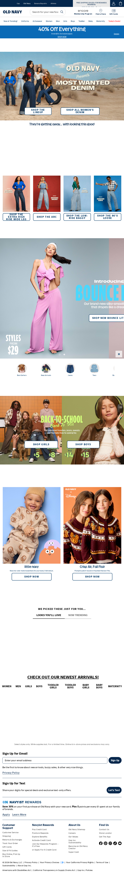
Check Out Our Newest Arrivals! (63, 677)
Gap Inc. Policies (85, 870)
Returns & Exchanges (12, 840)
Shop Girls (41, 444)
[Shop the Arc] (46, 198)
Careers (72, 833)
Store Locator (105, 833)
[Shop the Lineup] (62, 85)
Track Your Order (10, 843)
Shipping (6, 836)
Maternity (100, 21)
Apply (6, 814)
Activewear (37, 21)
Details (116, 34)
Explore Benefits (39, 837)
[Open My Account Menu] (113, 3)
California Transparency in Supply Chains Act (54, 870)
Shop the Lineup (38, 111)
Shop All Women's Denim (80, 111)
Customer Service (10, 832)
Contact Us (104, 829)
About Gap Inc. (24, 865)
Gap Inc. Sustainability (75, 841)
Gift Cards (7, 847)
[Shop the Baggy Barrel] (77, 198)
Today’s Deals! (114, 21)
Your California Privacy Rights (80, 862)
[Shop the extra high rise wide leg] (16, 198)
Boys (73, 21)
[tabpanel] (62, 624)
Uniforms (25, 21)
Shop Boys (83, 444)
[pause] (119, 354)
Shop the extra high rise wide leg (16, 217)
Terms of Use (102, 862)
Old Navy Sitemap (77, 829)
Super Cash (74, 852)
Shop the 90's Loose (107, 216)
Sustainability (8, 865)
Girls (65, 21)
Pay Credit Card (39, 829)
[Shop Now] (62, 430)
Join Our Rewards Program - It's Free (45, 845)
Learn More (19, 814)
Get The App (105, 837)
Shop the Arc (47, 217)
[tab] (49, 615)
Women (49, 21)
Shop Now (62, 37)
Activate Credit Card (41, 840)
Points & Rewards (40, 833)
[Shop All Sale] (62, 32)
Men (58, 21)
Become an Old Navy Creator (78, 847)
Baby (90, 21)
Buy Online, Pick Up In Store (11, 855)
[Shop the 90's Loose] (107, 198)
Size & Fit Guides (10, 850)
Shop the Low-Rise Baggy (77, 216)
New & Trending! (11, 21)
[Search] (61, 11)
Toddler (81, 21)
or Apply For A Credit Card (44, 850)
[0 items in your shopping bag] (120, 3)
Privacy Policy (11, 772)
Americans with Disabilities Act (16, 870)
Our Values (73, 837)
